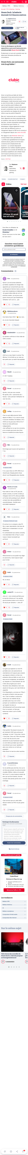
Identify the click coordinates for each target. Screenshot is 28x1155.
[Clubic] (14, 2)
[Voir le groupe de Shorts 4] (13, 221)
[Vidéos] (11, 1151)
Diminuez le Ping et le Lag (14, 879)
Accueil (3, 9)
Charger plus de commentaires (14, 816)
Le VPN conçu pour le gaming (11, 855)
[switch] (23, 2)
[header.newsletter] (7, 2)
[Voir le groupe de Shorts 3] (11, 221)
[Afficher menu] (2, 1)
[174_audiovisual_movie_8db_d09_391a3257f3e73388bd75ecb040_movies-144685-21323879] (13, 637)
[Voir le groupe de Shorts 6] (17, 221)
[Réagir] (19, 21)
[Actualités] (5, 1151)
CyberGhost (14, 876)
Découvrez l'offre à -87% (14, 890)
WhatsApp (5, 232)
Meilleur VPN (6, 6)
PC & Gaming (10, 9)
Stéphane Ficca (12, 18)
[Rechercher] (4, 2)
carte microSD (21, 132)
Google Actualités (7, 229)
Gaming (17, 9)
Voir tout (23, 184)
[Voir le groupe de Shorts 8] (20, 221)
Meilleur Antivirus (19, 6)
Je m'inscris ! (14, 254)
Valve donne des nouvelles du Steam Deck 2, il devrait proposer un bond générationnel (12, 956)
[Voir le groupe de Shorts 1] (7, 221)
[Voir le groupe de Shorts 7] (19, 221)
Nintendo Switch (17, 135)
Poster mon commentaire (14, 842)
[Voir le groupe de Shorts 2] (9, 221)
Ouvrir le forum (15, 849)
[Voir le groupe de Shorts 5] (15, 221)
